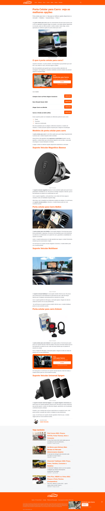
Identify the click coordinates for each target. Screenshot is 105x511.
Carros (48, 2)
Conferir (62, 81)
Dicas (44, 2)
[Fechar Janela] (102, 502)
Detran (56, 2)
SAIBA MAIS (68, 96)
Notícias (40, 2)
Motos (52, 2)
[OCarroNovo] (27, 2)
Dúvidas (60, 2)
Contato (44, 500)
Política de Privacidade (52, 500)
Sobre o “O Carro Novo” (37, 500)
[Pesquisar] (80, 2)
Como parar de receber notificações (65, 500)
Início (36, 2)
